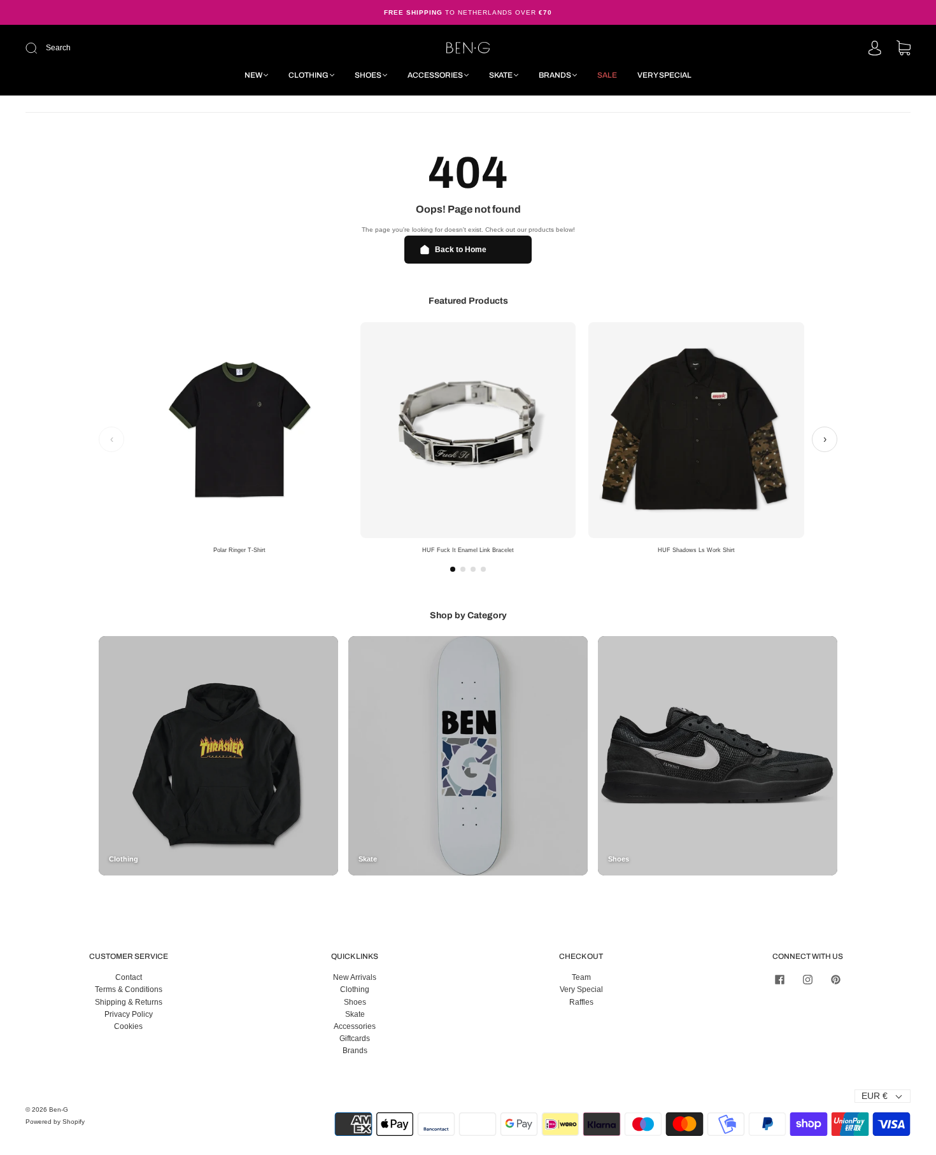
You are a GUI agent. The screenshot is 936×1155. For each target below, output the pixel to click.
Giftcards (354, 1038)
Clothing (308, 75)
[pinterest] (835, 979)
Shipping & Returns (128, 1002)
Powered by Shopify (55, 1121)
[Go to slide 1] (452, 569)
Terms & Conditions (128, 989)
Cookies (128, 1026)
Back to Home (460, 249)
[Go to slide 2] (462, 569)
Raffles (581, 1002)
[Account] (875, 49)
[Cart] (904, 49)
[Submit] (116, 48)
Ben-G (58, 1109)
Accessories (435, 75)
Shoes (368, 75)
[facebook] (779, 979)
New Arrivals (354, 977)
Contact (128, 977)
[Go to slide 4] (483, 569)
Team (581, 977)
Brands (555, 75)
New (253, 75)
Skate (501, 75)
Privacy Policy (128, 1014)
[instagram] (807, 979)
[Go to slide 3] (473, 569)
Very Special (664, 75)
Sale (607, 75)
